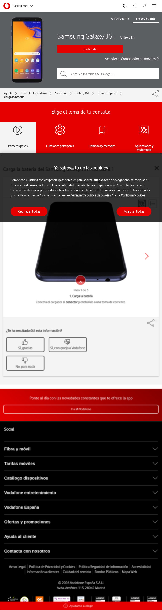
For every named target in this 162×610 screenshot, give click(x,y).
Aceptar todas (134, 211)
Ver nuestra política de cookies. (91, 195)
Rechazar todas (29, 211)
